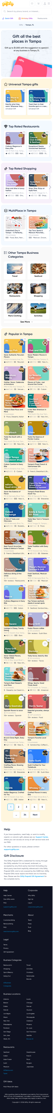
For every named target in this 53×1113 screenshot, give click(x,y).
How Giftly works (8, 899)
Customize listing (9, 920)
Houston (29, 1010)
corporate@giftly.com (35, 907)
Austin (28, 999)
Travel (15, 276)
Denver (28, 1006)
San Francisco (31, 1032)
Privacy (5, 948)
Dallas (5, 1006)
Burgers (29, 1063)
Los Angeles (30, 1013)
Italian (5, 1056)
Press (29, 924)
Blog (29, 931)
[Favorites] (32, 3)
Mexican (6, 1067)
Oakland (29, 1021)
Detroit (5, 1010)
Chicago (29, 1003)
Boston (5, 1003)
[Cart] (38, 3)
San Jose (6, 1035)
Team (30, 920)
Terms (5, 945)
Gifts (21, 25)
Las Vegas (6, 1013)
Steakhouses (30, 1052)
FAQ (4, 903)
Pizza (28, 1059)
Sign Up (30, 899)
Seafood (38, 276)
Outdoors (29, 972)
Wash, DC (6, 1039)
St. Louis (29, 1028)
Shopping (38, 296)
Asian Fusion (7, 1059)
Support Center (42, 837)
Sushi (5, 1063)
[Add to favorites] (24, 90)
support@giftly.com (12, 849)
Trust (29, 927)
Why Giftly (31, 895)
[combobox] (26, 11)
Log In (30, 903)
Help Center (7, 895)
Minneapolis (30, 1017)
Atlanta (6, 999)
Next (35, 814)
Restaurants (14, 296)
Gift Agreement (8, 952)
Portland (6, 1028)
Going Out (7, 976)
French (28, 1056)
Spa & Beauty (8, 972)
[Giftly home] (7, 3)
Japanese (30, 1067)
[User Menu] (47, 3)
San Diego (7, 1032)
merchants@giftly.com (11, 931)
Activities (29, 969)
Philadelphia (7, 1024)
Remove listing (8, 924)
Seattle (29, 1035)
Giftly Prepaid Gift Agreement (32, 876)
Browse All (29, 1039)
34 (25, 814)
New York (6, 1021)
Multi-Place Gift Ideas (10, 1087)
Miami (5, 1017)
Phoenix (29, 1024)
